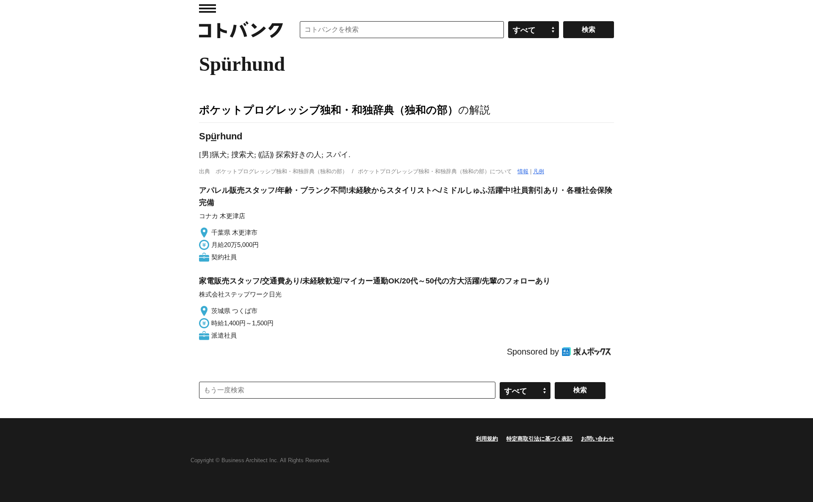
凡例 (538, 171)
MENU (207, 8)
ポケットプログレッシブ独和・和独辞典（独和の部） (328, 110)
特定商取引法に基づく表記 (539, 438)
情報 (522, 171)
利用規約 (487, 438)
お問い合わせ (597, 438)
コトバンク (241, 29)
